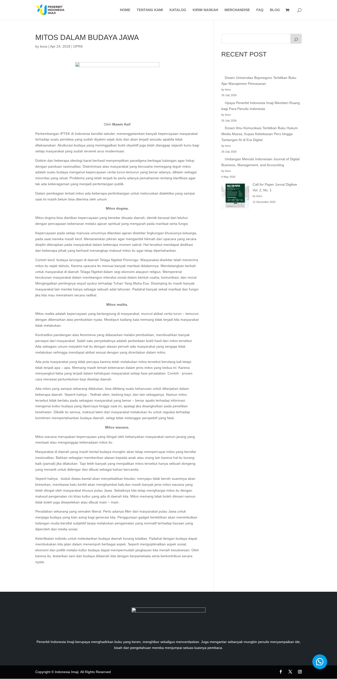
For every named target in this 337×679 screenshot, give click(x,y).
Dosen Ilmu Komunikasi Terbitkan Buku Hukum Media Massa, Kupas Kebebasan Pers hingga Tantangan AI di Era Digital (259, 134)
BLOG (275, 10)
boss (43, 46)
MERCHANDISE (237, 10)
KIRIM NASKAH (205, 10)
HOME (125, 10)
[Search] (296, 39)
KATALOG (177, 10)
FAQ (259, 10)
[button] (319, 661)
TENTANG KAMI (150, 10)
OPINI (78, 46)
